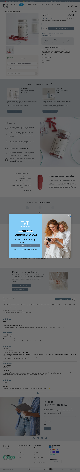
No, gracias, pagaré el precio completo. (25, 249)
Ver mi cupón (25, 246)
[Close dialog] (70, 216)
